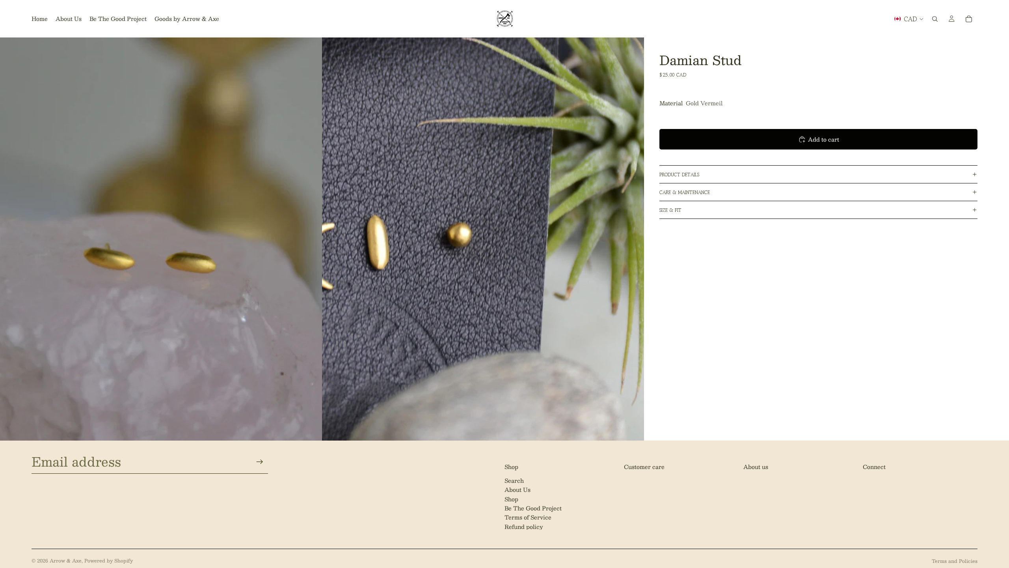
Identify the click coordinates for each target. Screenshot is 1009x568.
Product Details (679, 174)
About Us (517, 489)
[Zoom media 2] (483, 238)
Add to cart (823, 139)
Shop (511, 498)
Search (514, 480)
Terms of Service (527, 517)
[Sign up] (259, 461)
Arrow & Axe (66, 560)
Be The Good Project (533, 508)
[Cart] (968, 19)
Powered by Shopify (108, 560)
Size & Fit (670, 210)
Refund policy (523, 526)
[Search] (935, 19)
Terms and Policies (954, 561)
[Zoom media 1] (161, 238)
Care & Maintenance (684, 192)
